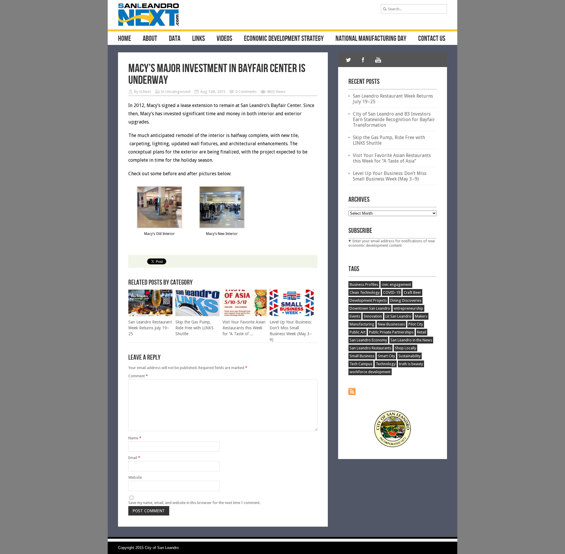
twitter (348, 59)
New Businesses (391, 324)
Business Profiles (364, 284)
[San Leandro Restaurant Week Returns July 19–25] (150, 315)
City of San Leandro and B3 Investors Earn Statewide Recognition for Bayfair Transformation (394, 119)
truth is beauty (411, 364)
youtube (377, 59)
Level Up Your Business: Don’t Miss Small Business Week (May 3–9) (389, 176)
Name (134, 438)
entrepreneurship (408, 308)
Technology (386, 364)
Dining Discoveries (405, 300)
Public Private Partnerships (391, 332)
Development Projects (368, 300)
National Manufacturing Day (370, 38)
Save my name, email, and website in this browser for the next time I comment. (194, 502)
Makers (421, 316)
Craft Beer (412, 292)
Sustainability (409, 356)
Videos (224, 38)
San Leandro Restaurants (370, 348)
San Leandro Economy (368, 340)
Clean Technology (365, 292)
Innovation (373, 316)
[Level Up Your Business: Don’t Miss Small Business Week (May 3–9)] (292, 315)
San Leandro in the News (411, 340)
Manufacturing (362, 324)
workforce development (370, 372)
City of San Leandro (162, 547)
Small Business (362, 356)
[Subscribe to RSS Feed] (351, 393)
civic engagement (396, 284)
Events (355, 316)
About (150, 38)
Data (174, 38)
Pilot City (415, 324)
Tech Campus (361, 364)
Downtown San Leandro (370, 308)
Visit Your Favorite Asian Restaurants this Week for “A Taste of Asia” (392, 158)
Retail (421, 332)
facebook (363, 59)
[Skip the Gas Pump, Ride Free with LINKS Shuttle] (197, 315)
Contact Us (431, 38)
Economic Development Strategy (284, 38)
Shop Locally (405, 348)
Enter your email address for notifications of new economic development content (391, 243)
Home (124, 38)
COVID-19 (391, 292)
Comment (138, 376)
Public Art (357, 332)
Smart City (386, 356)
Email (134, 457)
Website (135, 477)
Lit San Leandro (398, 316)
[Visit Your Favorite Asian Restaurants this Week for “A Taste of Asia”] (244, 315)
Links (198, 38)
